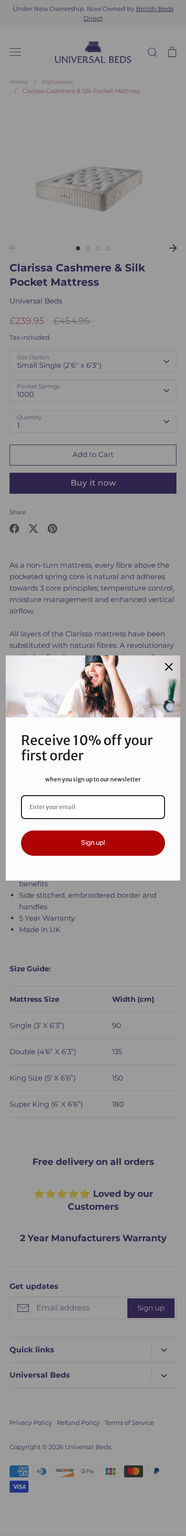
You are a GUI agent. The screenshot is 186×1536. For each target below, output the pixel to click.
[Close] (168, 666)
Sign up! (93, 843)
